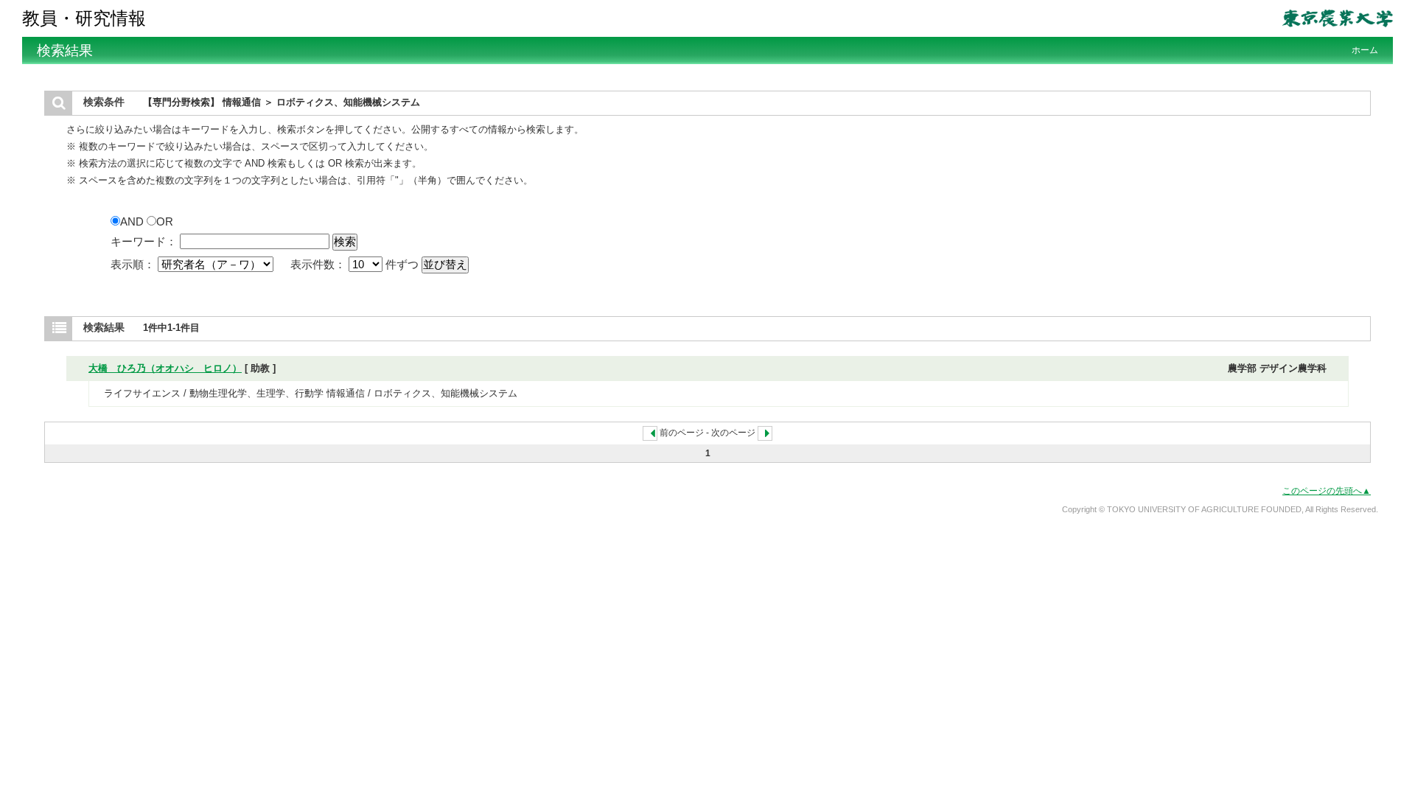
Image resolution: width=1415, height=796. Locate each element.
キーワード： (144, 241)
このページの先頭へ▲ (1326, 491)
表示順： (134, 264)
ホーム (1365, 50)
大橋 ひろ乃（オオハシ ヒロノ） (165, 368)
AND (133, 221)
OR (164, 221)
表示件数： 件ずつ (356, 264)
